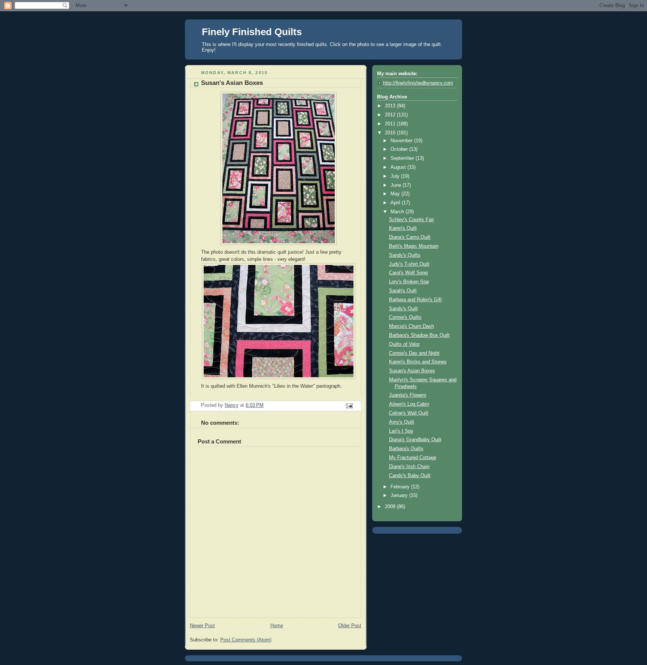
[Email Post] (349, 405)
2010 (391, 132)
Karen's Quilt (403, 228)
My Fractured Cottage (412, 457)
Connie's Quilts (405, 317)
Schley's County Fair (411, 219)
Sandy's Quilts (404, 255)
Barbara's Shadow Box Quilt (419, 335)
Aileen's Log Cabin (409, 404)
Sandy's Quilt (403, 308)
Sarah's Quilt (403, 290)
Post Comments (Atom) (245, 640)
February (401, 486)
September (403, 158)
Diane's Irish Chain (409, 466)
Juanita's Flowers (407, 395)
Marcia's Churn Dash (411, 326)
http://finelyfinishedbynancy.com (418, 83)
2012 (391, 115)
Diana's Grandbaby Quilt (415, 439)
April (396, 202)
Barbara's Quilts (406, 448)
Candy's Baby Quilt (410, 475)
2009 (391, 506)
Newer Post (202, 625)
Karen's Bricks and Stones (418, 361)
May (396, 193)
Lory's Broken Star (409, 281)
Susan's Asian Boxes (412, 370)
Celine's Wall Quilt (408, 413)
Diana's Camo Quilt (410, 237)
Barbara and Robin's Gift (415, 299)
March (398, 211)
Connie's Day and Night (414, 353)
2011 (391, 123)
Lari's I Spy (401, 431)
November (402, 140)
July (396, 176)
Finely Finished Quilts (252, 31)
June (397, 185)
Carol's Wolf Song (408, 272)
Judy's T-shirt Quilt (409, 264)
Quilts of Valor (404, 344)
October (400, 149)
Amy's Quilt (401, 422)
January (400, 495)
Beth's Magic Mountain (413, 246)
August (399, 167)
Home (276, 625)
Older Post (349, 625)
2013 (391, 106)
